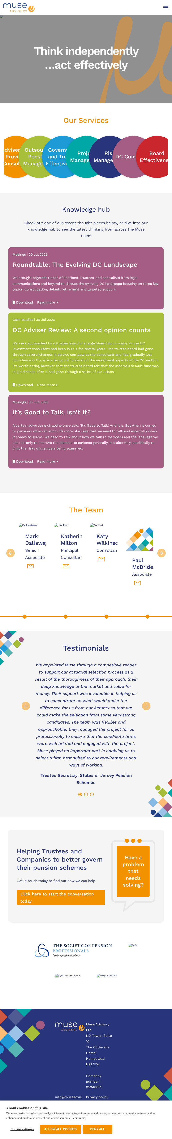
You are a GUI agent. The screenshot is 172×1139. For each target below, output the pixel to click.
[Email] (30, 566)
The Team (86, 509)
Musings (19, 254)
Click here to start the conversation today (57, 897)
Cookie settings (22, 1129)
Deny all (97, 1129)
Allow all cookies (60, 1129)
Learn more (78, 1118)
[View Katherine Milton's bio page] (68, 525)
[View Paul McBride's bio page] (139, 537)
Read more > (47, 302)
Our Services (86, 120)
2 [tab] (86, 794)
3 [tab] (91, 794)
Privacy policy (97, 1097)
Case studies (23, 320)
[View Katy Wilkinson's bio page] (103, 525)
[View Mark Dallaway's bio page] (32, 525)
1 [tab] (80, 794)
